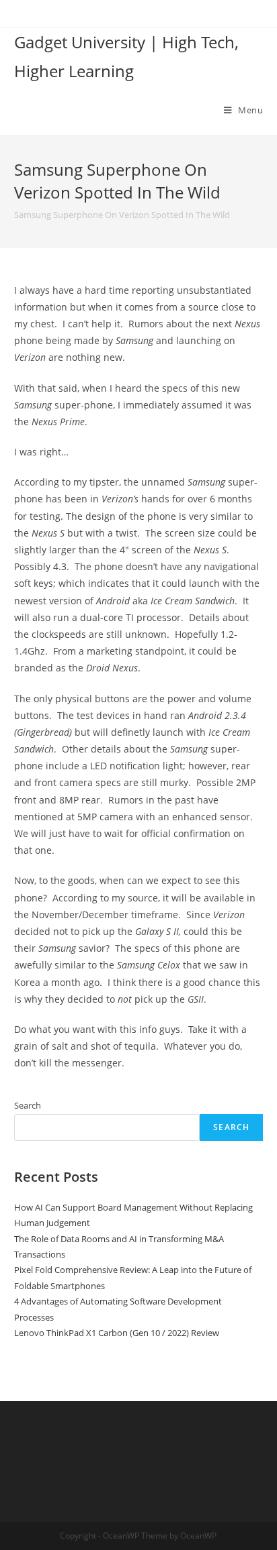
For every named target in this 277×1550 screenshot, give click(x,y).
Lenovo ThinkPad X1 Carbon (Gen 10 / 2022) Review (116, 1333)
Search (27, 1105)
